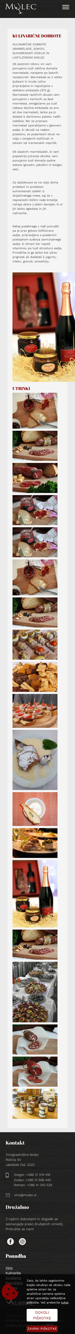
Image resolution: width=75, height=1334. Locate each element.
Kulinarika (13, 1273)
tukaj (64, 1302)
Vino (9, 1268)
